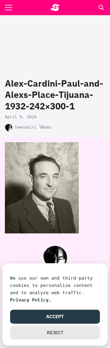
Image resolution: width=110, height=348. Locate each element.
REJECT (55, 332)
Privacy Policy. (30, 300)
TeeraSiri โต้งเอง (33, 127)
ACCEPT (55, 316)
